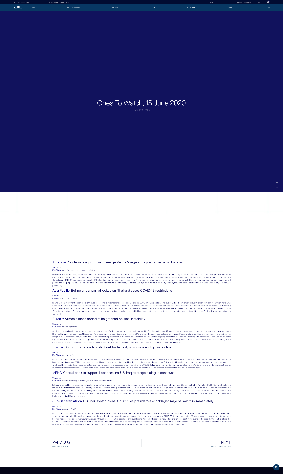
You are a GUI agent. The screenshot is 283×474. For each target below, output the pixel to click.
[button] (276, 182)
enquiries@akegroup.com (60, 2)
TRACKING (212, 2)
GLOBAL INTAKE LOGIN (244, 2)
